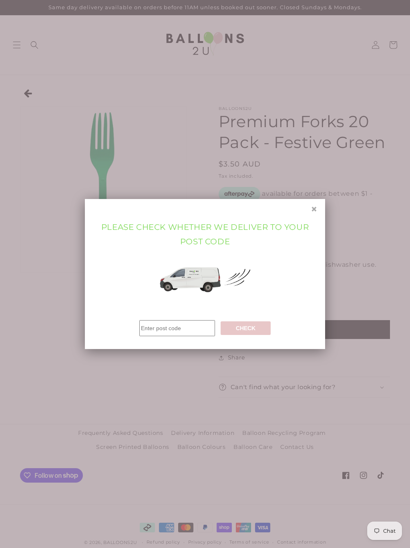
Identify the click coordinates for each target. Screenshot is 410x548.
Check (245, 328)
